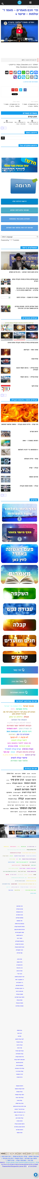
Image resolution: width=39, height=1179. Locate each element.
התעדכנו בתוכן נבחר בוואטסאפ (19, 219)
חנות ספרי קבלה (21, 1160)
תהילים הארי (17, 890)
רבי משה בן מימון (15, 887)
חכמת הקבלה (17, 783)
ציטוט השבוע (14, 884)
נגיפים (26, 874)
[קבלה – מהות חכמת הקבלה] (5, 488)
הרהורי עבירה (5, 856)
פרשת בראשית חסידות (20, 880)
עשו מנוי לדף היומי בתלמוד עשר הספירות (19, 228)
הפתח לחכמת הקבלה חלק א (19, 723)
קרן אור (6, 752)
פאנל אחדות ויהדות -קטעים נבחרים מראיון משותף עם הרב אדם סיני (26, 307)
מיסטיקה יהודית (32, 795)
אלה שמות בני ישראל (13, 706)
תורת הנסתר (14, 808)
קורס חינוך (35, 386)
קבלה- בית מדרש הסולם (20, 1156)
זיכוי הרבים (26, 731)
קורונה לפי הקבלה (24, 887)
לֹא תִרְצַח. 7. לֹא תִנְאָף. (19, 737)
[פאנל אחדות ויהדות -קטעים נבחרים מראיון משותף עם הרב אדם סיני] (5, 309)
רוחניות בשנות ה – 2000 (30, 441)
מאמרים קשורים (30, 113)
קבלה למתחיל (12, 799)
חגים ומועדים (19, 965)
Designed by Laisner (17, 1166)
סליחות (7, 874)
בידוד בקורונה (21, 709)
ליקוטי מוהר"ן (17, 792)
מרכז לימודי (10, 1160)
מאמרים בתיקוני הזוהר (13, 868)
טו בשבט (8, 783)
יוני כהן (33, 786)
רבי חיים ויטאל (33, 805)
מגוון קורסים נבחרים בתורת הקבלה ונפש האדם (23, 343)
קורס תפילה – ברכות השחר (29, 377)
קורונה (26, 802)
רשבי (27, 805)
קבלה (21, 799)
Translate (16, 240)
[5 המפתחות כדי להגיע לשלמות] (5, 452)
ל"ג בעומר (19, 786)
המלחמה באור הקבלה (31, 856)
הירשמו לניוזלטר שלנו (19, 201)
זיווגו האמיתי (12, 729)
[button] (2, 2)
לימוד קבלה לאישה (16, 865)
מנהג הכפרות (24, 746)
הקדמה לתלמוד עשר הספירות (19, 726)
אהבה (28, 773)
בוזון (19, 846)
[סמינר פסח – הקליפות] (5, 352)
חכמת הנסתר (30, 783)
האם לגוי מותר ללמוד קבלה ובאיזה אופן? (16, 849)
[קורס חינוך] (5, 388)
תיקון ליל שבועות (23, 811)
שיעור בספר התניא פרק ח (13, 755)
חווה (20, 859)
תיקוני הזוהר (14, 811)
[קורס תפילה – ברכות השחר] (5, 379)
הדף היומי (19, 1033)
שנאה (22, 890)
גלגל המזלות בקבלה (31, 849)
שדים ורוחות (30, 755)
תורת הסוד (6, 808)
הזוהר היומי (16, 777)
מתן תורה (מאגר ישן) (8, 122)
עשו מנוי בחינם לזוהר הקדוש (19, 210)
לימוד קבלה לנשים (19, 740)
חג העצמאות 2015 (14, 731)
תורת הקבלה (32, 812)
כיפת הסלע (33, 865)
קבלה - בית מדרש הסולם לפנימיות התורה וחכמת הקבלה (22, 1162)
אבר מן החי (23, 846)
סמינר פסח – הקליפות (31, 350)
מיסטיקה (9, 792)
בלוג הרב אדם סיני (8, 1158)
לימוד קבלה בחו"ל (26, 865)
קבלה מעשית (33, 802)
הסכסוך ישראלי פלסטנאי (19, 856)
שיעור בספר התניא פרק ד (30, 890)
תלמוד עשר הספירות (19, 761)
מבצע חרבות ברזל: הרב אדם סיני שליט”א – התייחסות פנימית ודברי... (26, 289)
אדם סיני (33, 773)
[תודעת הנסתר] (5, 479)
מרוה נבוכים (13, 746)
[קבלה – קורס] (5, 470)
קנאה (13, 752)
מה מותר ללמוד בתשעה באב (19, 743)
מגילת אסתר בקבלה (31, 871)
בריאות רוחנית (13, 846)
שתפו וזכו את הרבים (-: (30, 82)
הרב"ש (11, 856)
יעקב (28, 786)
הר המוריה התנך (25, 729)
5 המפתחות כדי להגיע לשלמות (28, 450)
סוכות (21, 795)
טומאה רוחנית (12, 859)
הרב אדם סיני (17, 780)
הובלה (26, 717)
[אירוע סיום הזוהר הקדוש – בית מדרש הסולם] (19, 261)
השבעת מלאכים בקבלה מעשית (29, 859)
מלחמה (26, 795)
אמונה (24, 773)
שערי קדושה (10, 805)
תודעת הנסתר (33, 477)
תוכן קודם (32, 116)
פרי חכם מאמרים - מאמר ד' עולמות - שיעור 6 (30, 105)
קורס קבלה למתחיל (13, 749)
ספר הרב (30, 1160)
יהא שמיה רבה (33, 862)
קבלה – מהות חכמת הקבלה (29, 486)
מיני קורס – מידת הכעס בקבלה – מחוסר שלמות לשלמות (19, 424)
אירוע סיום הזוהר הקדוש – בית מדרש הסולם (23, 272)
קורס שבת (34, 359)
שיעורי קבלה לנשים (19, 758)
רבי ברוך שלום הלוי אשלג (13, 802)
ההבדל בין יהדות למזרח (15, 852)
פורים (10, 795)
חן (17, 859)
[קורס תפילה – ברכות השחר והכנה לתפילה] (5, 370)
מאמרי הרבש (22, 868)
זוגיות (8, 780)
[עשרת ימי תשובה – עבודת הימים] (5, 299)
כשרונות (12, 734)
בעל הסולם (10, 773)
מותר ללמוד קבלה (22, 871)
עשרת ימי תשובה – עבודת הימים (27, 297)
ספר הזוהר (16, 795)
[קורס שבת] (5, 361)
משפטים (30, 874)
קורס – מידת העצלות (31, 459)
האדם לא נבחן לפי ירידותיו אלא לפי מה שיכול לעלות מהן (19, 713)
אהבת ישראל (28, 706)
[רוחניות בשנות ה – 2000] (5, 443)
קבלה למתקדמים (6, 884)
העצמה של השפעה (19, 720)
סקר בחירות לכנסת (32, 877)
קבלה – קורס (33, 468)
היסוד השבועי (30, 780)
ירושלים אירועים (11, 862)
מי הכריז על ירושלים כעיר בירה (9, 871)
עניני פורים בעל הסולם (31, 880)
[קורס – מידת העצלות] (5, 461)
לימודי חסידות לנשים (25, 789)
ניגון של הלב (20, 874)
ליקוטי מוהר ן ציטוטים (31, 868)
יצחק (24, 786)
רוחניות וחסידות (19, 1129)
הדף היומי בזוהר (6, 1156)
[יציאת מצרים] (5, 434)
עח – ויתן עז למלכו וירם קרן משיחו (18, 877)
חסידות (19, 1036)
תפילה (20, 814)
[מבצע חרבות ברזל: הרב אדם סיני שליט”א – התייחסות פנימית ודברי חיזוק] (5, 290)
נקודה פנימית (27, 749)
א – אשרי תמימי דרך (31, 846)
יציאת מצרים (34, 432)
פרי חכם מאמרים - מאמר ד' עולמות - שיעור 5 (12, 105)
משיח (35, 874)
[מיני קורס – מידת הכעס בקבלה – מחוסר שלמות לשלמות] (19, 413)
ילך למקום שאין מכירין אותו (22, 862)
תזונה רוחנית (33, 893)
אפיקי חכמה (18, 773)
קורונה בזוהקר (33, 887)
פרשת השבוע (30, 799)
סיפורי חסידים (13, 874)
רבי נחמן (8, 887)
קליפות (22, 802)
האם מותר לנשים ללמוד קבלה (29, 776)
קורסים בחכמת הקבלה (25, 752)
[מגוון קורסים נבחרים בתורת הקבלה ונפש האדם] (5, 281)
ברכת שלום (6, 846)
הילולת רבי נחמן (15, 717)
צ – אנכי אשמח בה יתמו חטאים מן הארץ (27, 884)
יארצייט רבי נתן (23, 734)
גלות (13, 709)
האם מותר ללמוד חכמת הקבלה (29, 852)
